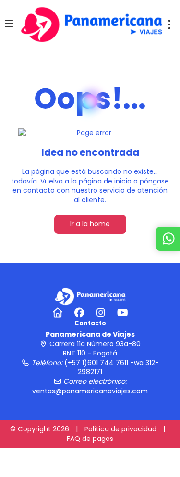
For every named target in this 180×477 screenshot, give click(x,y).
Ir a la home (90, 224)
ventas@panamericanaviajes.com (90, 391)
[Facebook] (79, 312)
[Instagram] (101, 312)
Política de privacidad (120, 429)
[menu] (169, 24)
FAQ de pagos (90, 438)
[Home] (58, 312)
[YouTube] (123, 312)
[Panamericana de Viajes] (90, 296)
